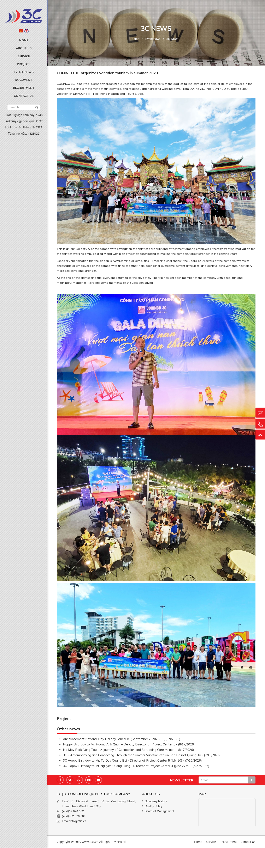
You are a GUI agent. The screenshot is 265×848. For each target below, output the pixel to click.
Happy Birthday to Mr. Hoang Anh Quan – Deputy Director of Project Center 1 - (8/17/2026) (129, 744)
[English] (26, 31)
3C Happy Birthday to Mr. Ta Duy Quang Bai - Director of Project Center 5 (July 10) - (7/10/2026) (132, 760)
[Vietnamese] (21, 31)
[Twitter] (69, 779)
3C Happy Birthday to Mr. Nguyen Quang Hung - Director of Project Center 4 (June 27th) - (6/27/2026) (136, 766)
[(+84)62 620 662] (260, 423)
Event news (24, 72)
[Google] (79, 779)
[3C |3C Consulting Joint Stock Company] (23, 15)
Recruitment (23, 88)
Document (23, 80)
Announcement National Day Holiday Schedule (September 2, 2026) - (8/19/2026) (121, 739)
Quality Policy (153, 806)
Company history (156, 801)
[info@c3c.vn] (260, 412)
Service (24, 56)
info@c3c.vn (78, 821)
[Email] (98, 779)
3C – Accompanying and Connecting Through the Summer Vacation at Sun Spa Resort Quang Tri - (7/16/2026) (142, 755)
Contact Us (24, 96)
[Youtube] (88, 779)
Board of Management (159, 811)
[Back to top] (260, 434)
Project (23, 64)
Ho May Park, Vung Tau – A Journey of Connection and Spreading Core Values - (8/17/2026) (128, 750)
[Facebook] (60, 779)
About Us (23, 48)
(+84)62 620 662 (73, 811)
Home (23, 40)
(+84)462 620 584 (74, 816)
